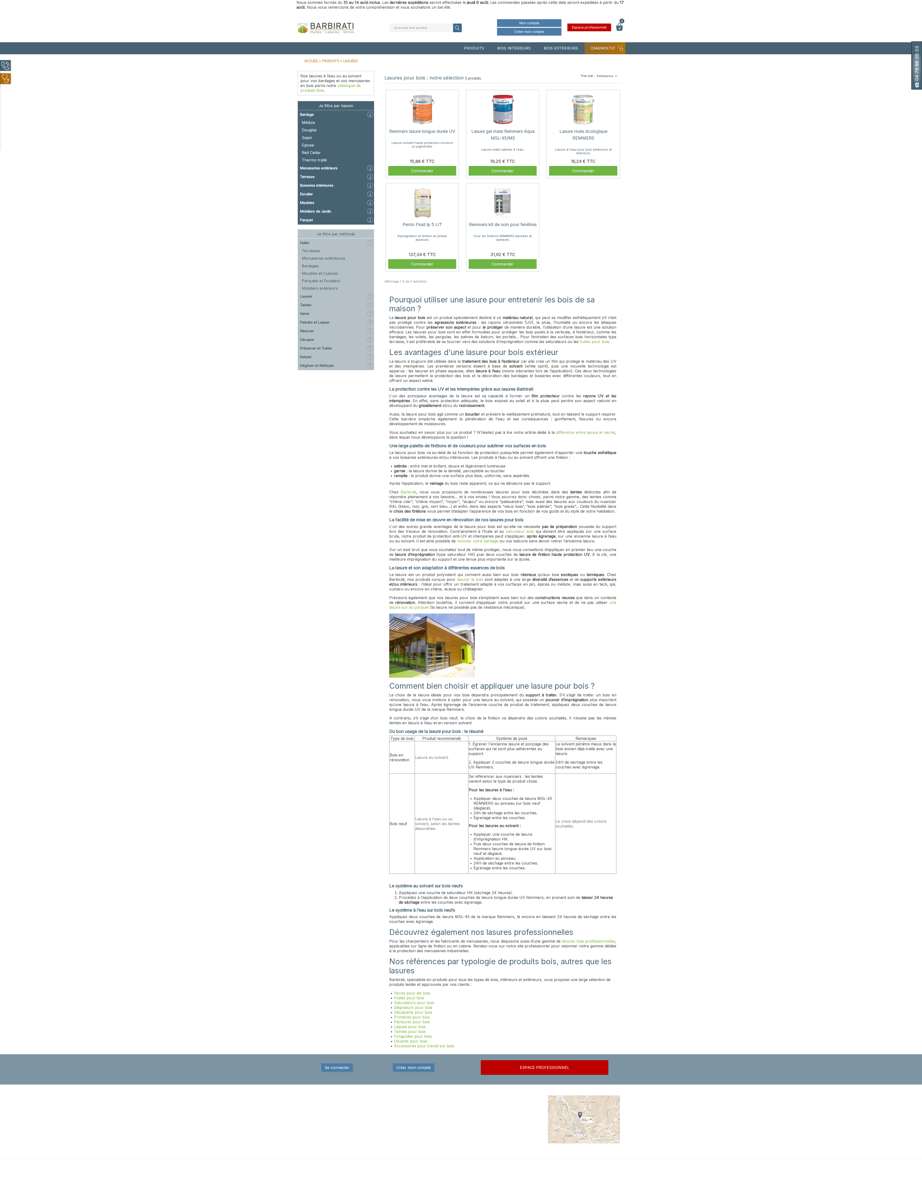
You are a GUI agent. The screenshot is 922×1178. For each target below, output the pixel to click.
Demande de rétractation (511, 1151)
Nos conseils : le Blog (454, 1122)
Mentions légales (505, 1108)
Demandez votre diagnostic (458, 1136)
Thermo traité (314, 160)
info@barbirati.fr (322, 1133)
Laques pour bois (410, 1026)
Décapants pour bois (413, 1012)
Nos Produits (447, 1108)
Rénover (307, 331)
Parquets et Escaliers (321, 280)
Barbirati (408, 492)
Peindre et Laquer (314, 322)
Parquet (306, 220)
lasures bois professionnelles (588, 941)
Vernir (304, 313)
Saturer (306, 357)
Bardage (307, 114)
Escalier (306, 194)
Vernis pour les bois (412, 993)
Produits (474, 48)
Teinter (305, 305)
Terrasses (311, 250)
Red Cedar (311, 152)
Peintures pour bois (412, 1021)
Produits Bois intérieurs (455, 1112)
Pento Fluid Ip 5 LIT (422, 224)
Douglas (309, 130)
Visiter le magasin (505, 1141)
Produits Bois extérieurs (455, 1117)
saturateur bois (520, 531)
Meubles (307, 202)
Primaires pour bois (412, 1017)
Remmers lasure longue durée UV (422, 131)
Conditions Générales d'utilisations (508, 1124)
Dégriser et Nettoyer (317, 365)
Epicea (308, 145)
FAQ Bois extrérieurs (453, 1132)
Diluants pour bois (410, 1041)
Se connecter (337, 1067)
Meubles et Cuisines (320, 273)
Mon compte (529, 23)
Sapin (307, 137)
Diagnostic (603, 48)
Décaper (307, 339)
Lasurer (306, 296)
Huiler (304, 242)
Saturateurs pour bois (414, 1002)
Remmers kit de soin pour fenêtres (503, 224)
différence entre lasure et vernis (585, 432)
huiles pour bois (594, 341)
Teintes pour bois (410, 1031)
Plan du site (501, 1136)
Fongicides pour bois (413, 1036)
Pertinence (605, 76)
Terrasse (307, 176)
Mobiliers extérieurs (320, 288)
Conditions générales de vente (515, 1112)
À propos (499, 1117)
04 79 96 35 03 (322, 1127)
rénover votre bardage (477, 541)
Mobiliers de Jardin (315, 211)
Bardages (310, 266)
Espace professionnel (589, 27)
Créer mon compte (529, 32)
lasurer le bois (470, 579)
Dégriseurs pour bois (413, 1007)
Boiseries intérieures (317, 185)
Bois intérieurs (514, 48)
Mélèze (308, 122)
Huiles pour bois (409, 997)
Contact (498, 1132)
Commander (422, 170)
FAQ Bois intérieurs (452, 1127)
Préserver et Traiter (316, 348)
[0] (619, 29)
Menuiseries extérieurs (319, 168)
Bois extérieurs (561, 48)
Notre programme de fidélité (513, 1146)
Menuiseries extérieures (323, 258)
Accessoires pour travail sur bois (424, 1045)
